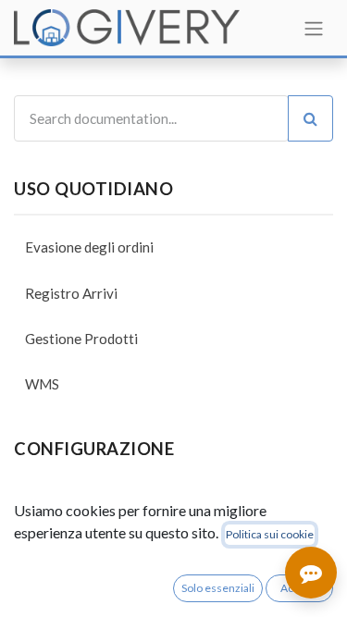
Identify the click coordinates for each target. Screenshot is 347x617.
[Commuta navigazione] (313, 27)
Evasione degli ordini (89, 247)
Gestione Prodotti (81, 338)
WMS (42, 384)
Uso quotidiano (93, 189)
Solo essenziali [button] (217, 588)
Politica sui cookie (270, 534)
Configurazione (94, 448)
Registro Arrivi (71, 293)
